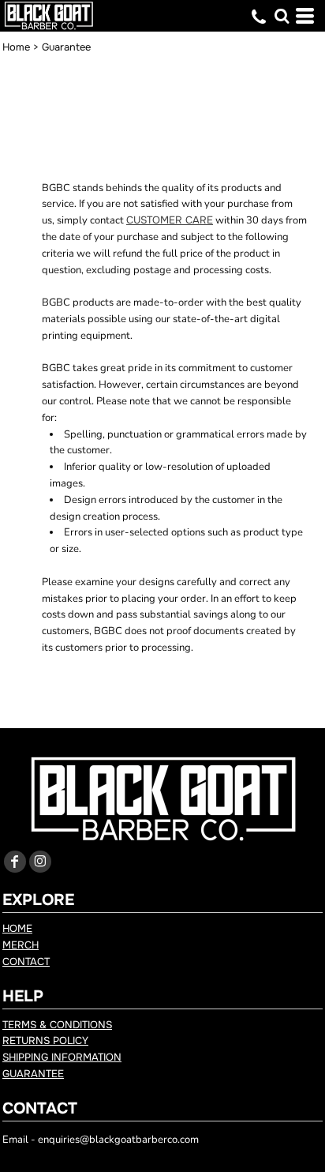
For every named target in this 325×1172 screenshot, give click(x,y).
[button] (282, 16)
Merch (20, 945)
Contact (26, 961)
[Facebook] (15, 862)
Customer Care (169, 220)
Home (16, 47)
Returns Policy (45, 1040)
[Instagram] (40, 862)
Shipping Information (61, 1057)
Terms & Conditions (57, 1024)
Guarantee (33, 1073)
